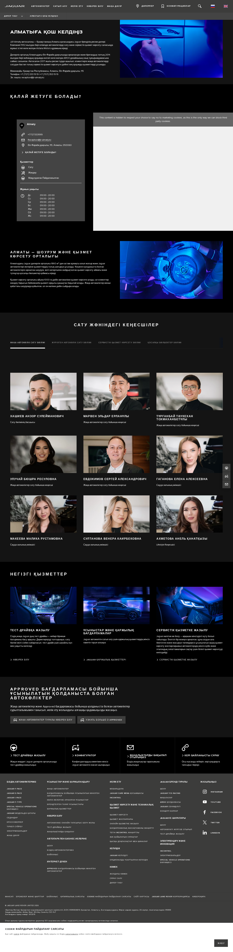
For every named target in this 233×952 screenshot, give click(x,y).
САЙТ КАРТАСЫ (141, 897)
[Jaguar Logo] (15, 6)
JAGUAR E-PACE (14, 793)
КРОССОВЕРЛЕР (15, 822)
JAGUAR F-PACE (14, 789)
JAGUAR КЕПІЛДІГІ (119, 855)
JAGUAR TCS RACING (170, 793)
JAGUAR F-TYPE (14, 802)
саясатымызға (71, 934)
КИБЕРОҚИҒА (199, 897)
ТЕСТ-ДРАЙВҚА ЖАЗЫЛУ (59, 827)
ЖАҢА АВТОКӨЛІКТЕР (58, 789)
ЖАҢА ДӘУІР (13, 835)
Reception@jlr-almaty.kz (39, 140)
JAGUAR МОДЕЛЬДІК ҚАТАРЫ (21, 813)
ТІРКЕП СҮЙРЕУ (15, 827)
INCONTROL (115, 798)
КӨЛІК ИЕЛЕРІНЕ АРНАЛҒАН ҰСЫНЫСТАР (68, 800)
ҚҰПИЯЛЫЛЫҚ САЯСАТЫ (73, 897)
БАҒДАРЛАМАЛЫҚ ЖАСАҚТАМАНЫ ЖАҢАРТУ (132, 828)
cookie (16, 934)
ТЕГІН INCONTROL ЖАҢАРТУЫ (124, 833)
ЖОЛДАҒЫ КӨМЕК (118, 874)
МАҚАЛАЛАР (166, 798)
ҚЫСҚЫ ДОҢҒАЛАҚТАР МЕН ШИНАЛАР (129, 841)
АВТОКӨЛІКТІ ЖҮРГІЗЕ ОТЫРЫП (176, 829)
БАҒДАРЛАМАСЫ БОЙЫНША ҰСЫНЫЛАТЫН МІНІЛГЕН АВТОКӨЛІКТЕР (73, 794)
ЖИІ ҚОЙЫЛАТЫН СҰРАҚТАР (124, 837)
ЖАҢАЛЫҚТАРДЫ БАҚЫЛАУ (60, 832)
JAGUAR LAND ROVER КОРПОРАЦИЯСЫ (171, 897)
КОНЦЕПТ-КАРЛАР (169, 811)
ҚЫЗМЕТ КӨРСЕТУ (119, 815)
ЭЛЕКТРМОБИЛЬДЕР (17, 831)
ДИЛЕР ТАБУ (116, 883)
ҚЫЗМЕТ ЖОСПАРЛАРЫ (121, 819)
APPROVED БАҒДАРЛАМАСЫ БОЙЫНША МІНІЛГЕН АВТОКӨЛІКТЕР (71, 870)
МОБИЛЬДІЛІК (117, 789)
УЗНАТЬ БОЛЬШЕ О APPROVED (104, 720)
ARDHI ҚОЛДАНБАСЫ (170, 802)
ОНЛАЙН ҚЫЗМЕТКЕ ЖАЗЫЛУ (124, 824)
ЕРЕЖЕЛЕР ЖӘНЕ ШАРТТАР (30, 897)
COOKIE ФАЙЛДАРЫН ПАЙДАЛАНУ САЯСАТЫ (109, 897)
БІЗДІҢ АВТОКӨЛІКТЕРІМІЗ (60, 850)
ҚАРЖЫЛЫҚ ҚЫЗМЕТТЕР (59, 809)
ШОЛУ (50, 846)
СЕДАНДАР (12, 818)
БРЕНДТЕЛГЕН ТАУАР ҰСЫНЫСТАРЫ (65, 804)
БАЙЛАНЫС (52, 855)
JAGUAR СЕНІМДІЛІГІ (170, 807)
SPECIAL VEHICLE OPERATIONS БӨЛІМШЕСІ (22, 808)
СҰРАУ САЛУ (116, 878)
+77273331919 (35, 134)
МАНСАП (9, 897)
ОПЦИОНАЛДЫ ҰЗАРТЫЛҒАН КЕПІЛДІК (129, 860)
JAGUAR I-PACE (14, 798)
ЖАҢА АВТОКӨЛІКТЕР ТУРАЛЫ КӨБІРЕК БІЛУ (45, 720)
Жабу (221, 943)
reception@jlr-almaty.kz (32, 77)
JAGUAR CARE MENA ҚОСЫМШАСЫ (127, 793)
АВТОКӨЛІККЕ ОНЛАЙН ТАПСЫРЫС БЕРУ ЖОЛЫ (71, 823)
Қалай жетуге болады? (40, 152)
